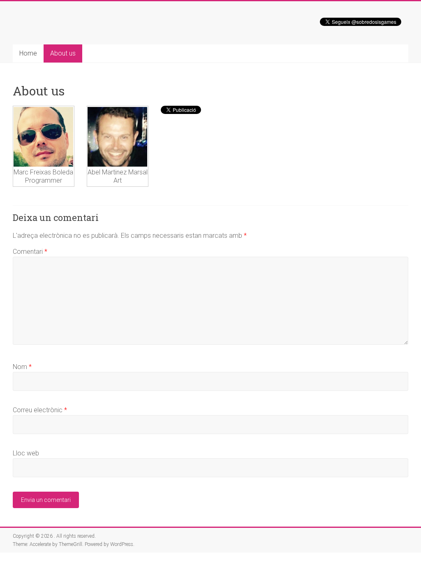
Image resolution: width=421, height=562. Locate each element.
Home (28, 53)
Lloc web (26, 453)
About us (63, 53)
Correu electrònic (40, 410)
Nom (22, 367)
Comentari (30, 251)
